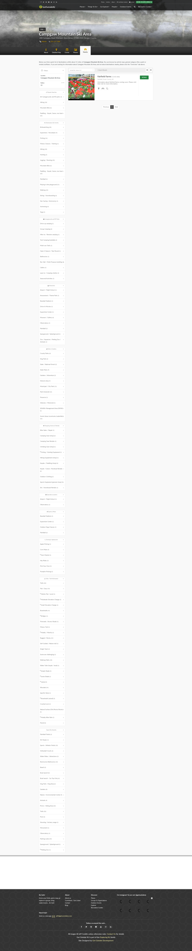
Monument (44, 828)
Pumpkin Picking (46, 571)
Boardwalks (45, 610)
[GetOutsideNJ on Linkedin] (56, 2)
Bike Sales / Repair (47, 430)
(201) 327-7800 (55, 41)
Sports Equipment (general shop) (51, 482)
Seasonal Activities (47, 278)
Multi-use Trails (46, 245)
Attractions (52, 285)
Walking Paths (46, 660)
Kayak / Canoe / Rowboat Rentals (51, 470)
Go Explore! (104, 7)
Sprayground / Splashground (50, 334)
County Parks (45, 353)
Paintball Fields (46, 734)
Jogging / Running (47, 160)
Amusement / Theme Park (49, 295)
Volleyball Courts (46, 751)
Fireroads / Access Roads (49, 621)
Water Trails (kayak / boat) (49, 665)
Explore (93, 905)
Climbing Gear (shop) (48, 447)
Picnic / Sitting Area (48, 806)
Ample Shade (46, 671)
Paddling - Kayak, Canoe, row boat (51, 114)
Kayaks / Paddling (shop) (49, 463)
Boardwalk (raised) (48, 698)
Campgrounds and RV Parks (51, 219)
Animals (43, 800)
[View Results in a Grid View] (150, 70)
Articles (108, 2)
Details (144, 77)
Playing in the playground (49, 184)
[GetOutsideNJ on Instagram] (106, 927)
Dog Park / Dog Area (48, 784)
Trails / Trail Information (51, 578)
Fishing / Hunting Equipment (51, 452)
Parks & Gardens (51, 349)
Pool (42, 817)
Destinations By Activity (52, 122)
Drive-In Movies (46, 306)
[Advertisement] (96, 872)
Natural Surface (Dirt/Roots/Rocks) (51, 711)
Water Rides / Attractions (49, 756)
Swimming (44, 206)
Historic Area (45, 381)
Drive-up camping (47, 223)
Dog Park (44, 359)
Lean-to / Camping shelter (49, 273)
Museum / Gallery (47, 317)
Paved (43, 723)
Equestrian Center (47, 312)
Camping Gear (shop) (48, 436)
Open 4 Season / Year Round (50, 251)
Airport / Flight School (48, 290)
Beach (43, 767)
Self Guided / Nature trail (49, 643)
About (113, 2)
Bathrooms (44, 256)
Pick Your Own (46, 566)
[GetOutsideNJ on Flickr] (48, 2)
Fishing (43, 138)
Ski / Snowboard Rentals (49, 487)
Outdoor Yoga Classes (48, 527)
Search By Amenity (51, 730)
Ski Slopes (44, 740)
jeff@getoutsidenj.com (64, 916)
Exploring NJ (105, 937)
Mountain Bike (46, 108)
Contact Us (111, 934)
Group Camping (46, 229)
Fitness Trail (45, 627)
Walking (44, 190)
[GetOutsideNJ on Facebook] (81, 927)
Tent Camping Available (48, 240)
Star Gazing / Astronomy (49, 201)
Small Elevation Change (49, 605)
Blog (66, 905)
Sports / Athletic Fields (49, 745)
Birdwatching (45, 127)
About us (68, 898)
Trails (43, 583)
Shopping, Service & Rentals (51, 425)
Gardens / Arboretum (48, 375)
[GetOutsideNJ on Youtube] (51, 2)
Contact (132, 2)
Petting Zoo (46, 850)
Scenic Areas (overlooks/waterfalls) (51, 417)
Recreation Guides (144, 7)
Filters (46, 70)
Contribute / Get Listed (72, 900)
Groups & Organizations (99, 900)
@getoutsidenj (141, 895)
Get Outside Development (102, 941)
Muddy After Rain (47, 717)
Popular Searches (51, 92)
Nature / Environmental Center (51, 795)
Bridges (44, 616)
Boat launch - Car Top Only (50, 778)
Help (42, 29)
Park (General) (46, 392)
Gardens (43, 789)
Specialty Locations (52, 494)
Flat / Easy (45, 588)
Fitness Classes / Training (49, 144)
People (114, 7)
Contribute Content (123, 2)
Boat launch (45, 773)
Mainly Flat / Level (48, 594)
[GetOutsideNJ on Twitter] (43, 2)
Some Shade (46, 676)
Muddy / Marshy (47, 632)
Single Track (45, 649)
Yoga (42, 212)
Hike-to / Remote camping (49, 234)
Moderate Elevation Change (51, 599)
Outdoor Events (125, 7)
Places (82, 7)
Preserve (44, 397)
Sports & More (52, 511)
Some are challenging (48, 654)
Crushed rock (45, 704)
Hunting (43, 155)
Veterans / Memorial (47, 403)
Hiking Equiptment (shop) (49, 458)
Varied (44, 682)
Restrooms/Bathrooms (49, 762)
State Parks (44, 370)
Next (116, 107)
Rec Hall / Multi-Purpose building (52, 262)
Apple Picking (45, 544)
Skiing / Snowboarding (48, 195)
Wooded (44, 687)
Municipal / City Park (48, 386)
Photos (102, 2)
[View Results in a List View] (147, 70)
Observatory (45, 323)
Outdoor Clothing (47, 476)
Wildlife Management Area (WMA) (51, 409)
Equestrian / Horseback (48, 133)
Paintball (44, 179)
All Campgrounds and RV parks (51, 97)
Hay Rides (44, 560)
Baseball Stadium (46, 301)
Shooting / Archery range (49, 822)
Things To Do (92, 7)
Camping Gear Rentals (48, 441)
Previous (106, 107)
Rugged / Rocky (46, 638)
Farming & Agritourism (52, 539)
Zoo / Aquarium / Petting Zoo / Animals (50, 341)
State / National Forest (48, 364)
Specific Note (45, 693)
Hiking (43, 102)
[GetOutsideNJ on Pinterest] (46, 2)
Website (44, 41)
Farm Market (46, 555)
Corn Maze (44, 549)
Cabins (43, 267)
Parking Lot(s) (46, 839)
